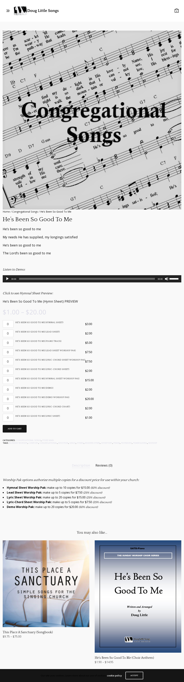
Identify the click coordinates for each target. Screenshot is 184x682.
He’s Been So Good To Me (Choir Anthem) (124, 658)
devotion (63, 443)
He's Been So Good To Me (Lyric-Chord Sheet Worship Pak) (50, 360)
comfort (33, 443)
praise (116, 443)
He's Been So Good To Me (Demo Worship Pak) (42, 397)
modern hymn (92, 443)
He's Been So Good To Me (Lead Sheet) (37, 332)
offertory (106, 443)
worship (152, 443)
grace (72, 443)
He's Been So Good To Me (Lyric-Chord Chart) (42, 407)
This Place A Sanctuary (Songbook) (28, 632)
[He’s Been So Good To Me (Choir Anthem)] (138, 596)
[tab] (81, 465)
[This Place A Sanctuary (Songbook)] (46, 583)
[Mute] (166, 279)
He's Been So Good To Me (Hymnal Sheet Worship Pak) (47, 379)
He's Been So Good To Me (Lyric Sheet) (37, 416)
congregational (48, 443)
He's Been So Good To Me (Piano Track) (38, 341)
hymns (80, 443)
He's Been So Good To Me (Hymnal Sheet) (39, 322)
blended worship (18, 443)
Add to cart (15, 429)
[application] (92, 278)
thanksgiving (140, 443)
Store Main (48, 440)
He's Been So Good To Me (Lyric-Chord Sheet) (42, 369)
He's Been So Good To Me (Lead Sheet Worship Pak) (45, 351)
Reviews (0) (103, 465)
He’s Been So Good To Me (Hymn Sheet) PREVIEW (40, 301)
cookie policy (114, 675)
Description (81, 465)
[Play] (7, 279)
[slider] (174, 278)
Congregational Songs (25, 211)
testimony (126, 443)
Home (6, 211)
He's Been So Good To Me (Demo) (34, 388)
